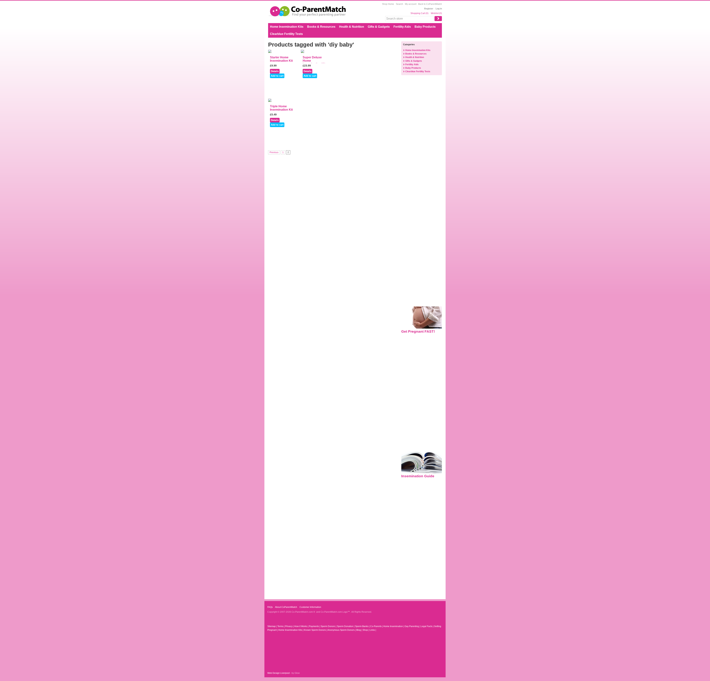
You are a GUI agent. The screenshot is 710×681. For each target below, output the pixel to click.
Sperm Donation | (346, 626)
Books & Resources (321, 26)
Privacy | (289, 626)
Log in (439, 8)
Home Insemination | (394, 626)
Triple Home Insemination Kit (281, 108)
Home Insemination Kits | (291, 630)
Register (428, 8)
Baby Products (425, 26)
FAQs (270, 607)
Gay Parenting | (413, 626)
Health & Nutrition (351, 26)
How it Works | (301, 626)
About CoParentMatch (286, 607)
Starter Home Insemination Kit (281, 59)
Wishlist (435, 13)
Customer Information (310, 607)
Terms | (281, 626)
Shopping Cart (418, 13)
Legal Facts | (427, 626)
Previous (274, 152)
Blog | (359, 630)
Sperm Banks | (362, 626)
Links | (373, 630)
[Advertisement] (421, 137)
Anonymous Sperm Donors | (341, 630)
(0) (427, 13)
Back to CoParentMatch (430, 4)
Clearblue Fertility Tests (286, 33)
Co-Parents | (376, 626)
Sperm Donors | (329, 626)
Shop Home (388, 4)
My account (410, 4)
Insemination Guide (417, 476)
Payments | (315, 626)
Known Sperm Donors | (315, 630)
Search (399, 4)
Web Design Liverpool (278, 673)
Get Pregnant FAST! (418, 331)
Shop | (366, 630)
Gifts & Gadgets (379, 26)
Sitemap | (272, 626)
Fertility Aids (402, 26)
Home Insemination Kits (286, 26)
